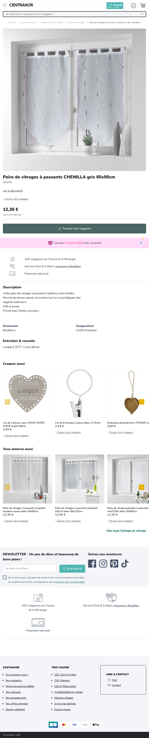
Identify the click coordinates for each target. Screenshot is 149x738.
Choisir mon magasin (17, 199)
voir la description (13, 191)
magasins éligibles (68, 266)
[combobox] (74, 14)
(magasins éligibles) (126, 606)
